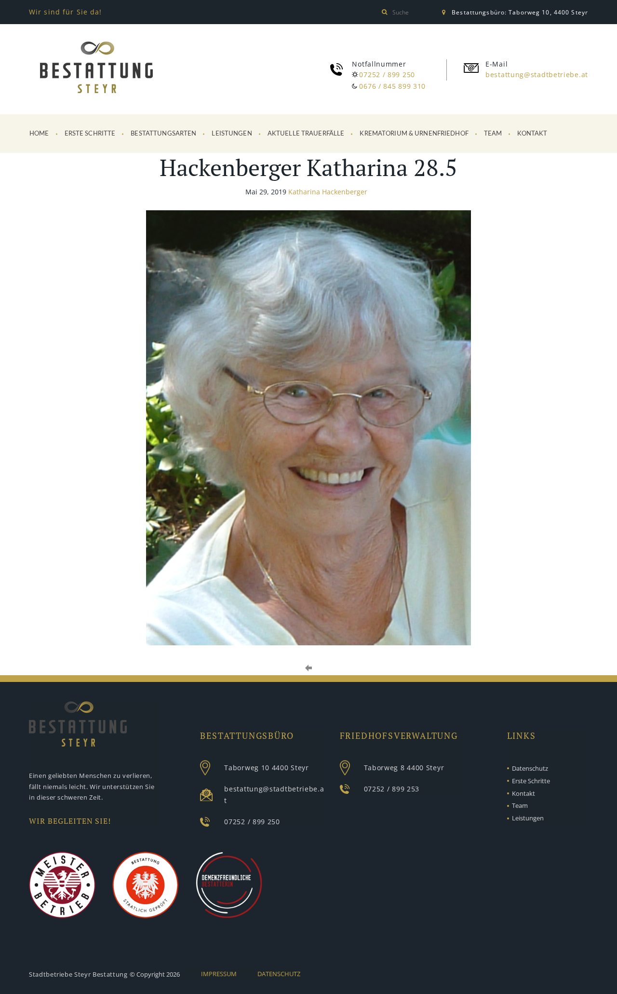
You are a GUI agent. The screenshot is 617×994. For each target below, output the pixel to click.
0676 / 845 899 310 (392, 86)
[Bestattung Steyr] (96, 69)
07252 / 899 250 (387, 74)
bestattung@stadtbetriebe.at (536, 74)
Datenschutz (530, 768)
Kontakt (532, 134)
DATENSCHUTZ (278, 973)
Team (493, 134)
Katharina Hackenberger (327, 191)
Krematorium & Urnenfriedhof (414, 134)
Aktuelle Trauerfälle (306, 134)
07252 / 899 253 (392, 788)
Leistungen (232, 134)
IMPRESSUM (219, 973)
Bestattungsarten (163, 134)
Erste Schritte (90, 134)
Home (39, 134)
